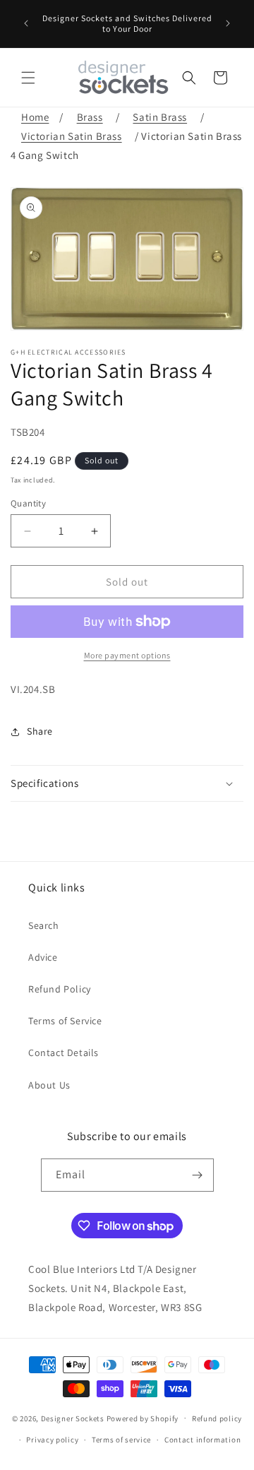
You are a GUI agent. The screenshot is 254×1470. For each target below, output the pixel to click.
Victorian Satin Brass (71, 136)
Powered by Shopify (143, 1418)
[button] (28, 77)
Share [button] (40, 731)
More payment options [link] (127, 655)
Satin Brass (160, 117)
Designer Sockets (72, 1418)
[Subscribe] (197, 1175)
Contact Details (63, 1052)
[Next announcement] (227, 23)
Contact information (202, 1440)
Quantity (28, 503)
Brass (90, 117)
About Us (49, 1085)
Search (43, 925)
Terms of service (121, 1440)
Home (35, 117)
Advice (43, 957)
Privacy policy (52, 1440)
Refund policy (217, 1418)
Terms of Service (65, 1020)
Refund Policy (59, 989)
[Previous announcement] (26, 23)
